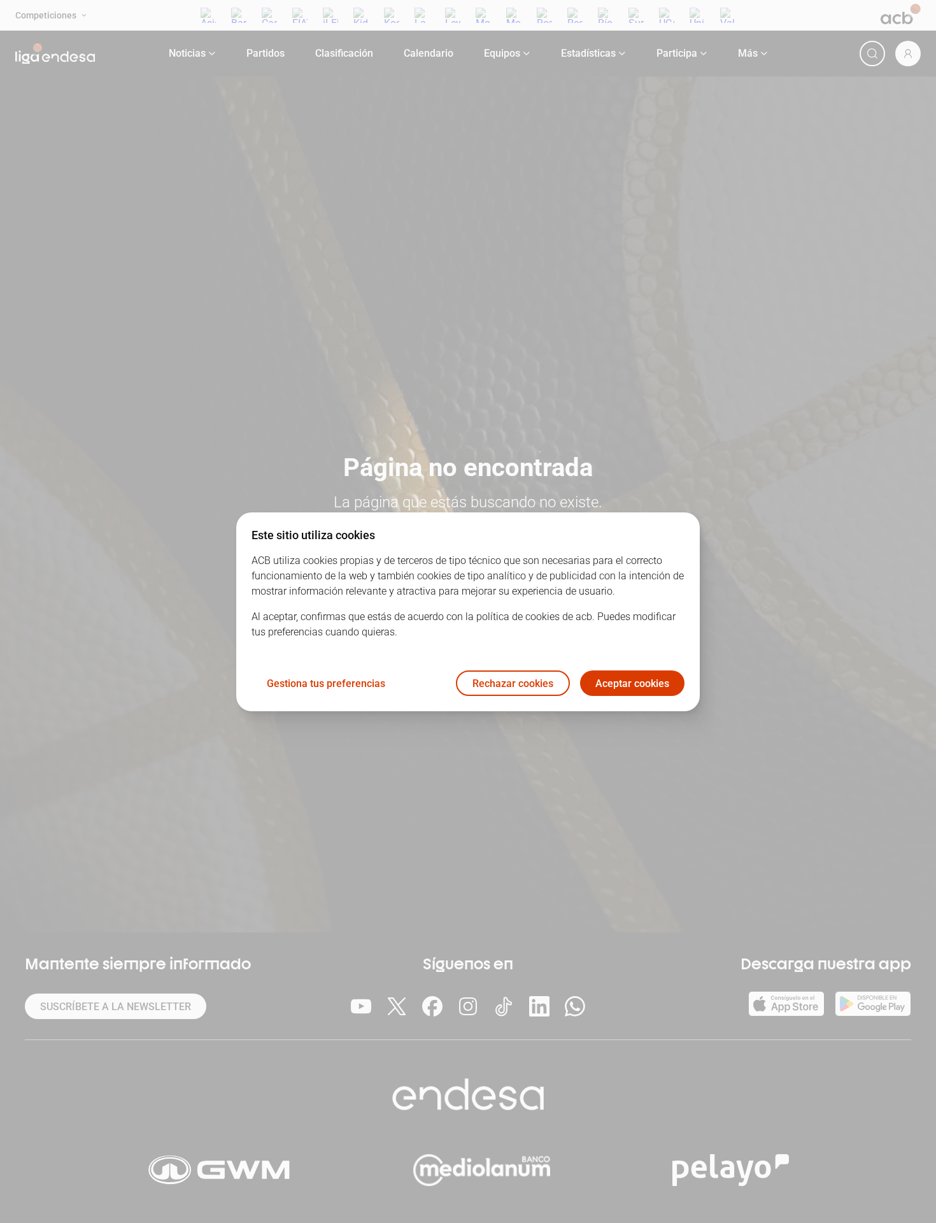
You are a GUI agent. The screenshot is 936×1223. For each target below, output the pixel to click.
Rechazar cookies (512, 683)
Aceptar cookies (632, 683)
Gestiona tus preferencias (326, 683)
